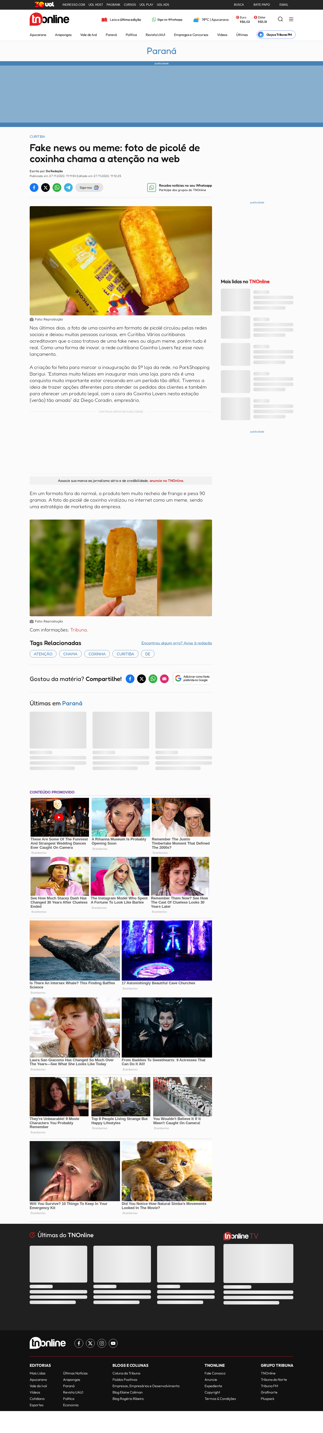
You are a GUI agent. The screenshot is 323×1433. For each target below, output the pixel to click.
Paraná (111, 34)
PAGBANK (113, 4)
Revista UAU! (155, 34)
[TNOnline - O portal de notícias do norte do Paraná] (49, 20)
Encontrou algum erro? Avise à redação (177, 643)
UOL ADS (163, 4)
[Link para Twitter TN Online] (90, 1343)
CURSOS (130, 4)
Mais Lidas (37, 1373)
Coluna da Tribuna (126, 1373)
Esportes (37, 1405)
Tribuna (78, 630)
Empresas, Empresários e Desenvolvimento (146, 1386)
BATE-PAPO (262, 4)
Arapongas (63, 34)
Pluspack (267, 1398)
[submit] (280, 19)
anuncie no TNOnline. (167, 480)
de (147, 653)
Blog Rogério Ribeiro (128, 1398)
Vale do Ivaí (88, 34)
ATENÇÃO (43, 653)
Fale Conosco (215, 1373)
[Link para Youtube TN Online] (113, 1343)
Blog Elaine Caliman (128, 1392)
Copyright (212, 1392)
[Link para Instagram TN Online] (101, 1343)
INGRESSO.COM (73, 4)
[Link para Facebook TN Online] (78, 1343)
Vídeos (222, 34)
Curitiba (125, 653)
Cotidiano (37, 1398)
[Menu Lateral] (291, 20)
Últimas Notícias (75, 1373)
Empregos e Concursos (191, 34)
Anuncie (211, 1379)
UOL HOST (96, 4)
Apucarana (38, 34)
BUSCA (239, 4)
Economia (70, 1405)
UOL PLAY (146, 4)
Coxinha (97, 653)
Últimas (242, 34)
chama (70, 653)
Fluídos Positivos (125, 1379)
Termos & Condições (220, 1398)
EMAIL (283, 4)
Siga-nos (86, 187)
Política (131, 34)
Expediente (213, 1386)
